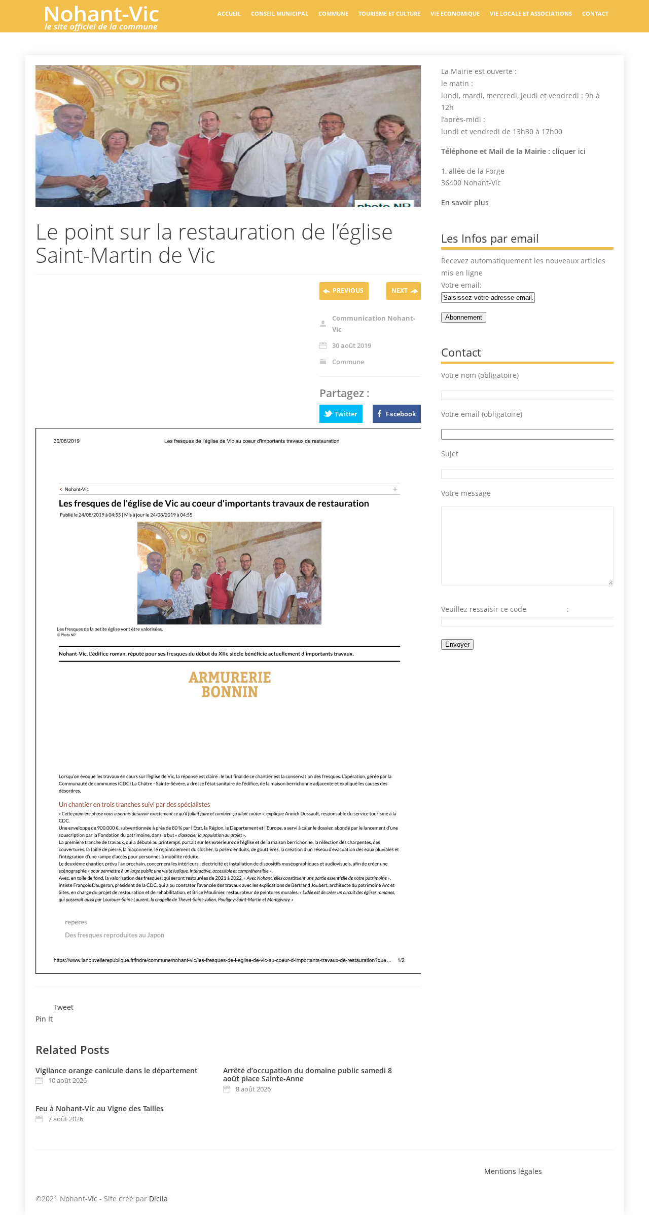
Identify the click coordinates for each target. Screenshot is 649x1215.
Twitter (346, 413)
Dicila (158, 1198)
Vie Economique (455, 13)
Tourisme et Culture (389, 13)
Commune (333, 13)
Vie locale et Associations (531, 13)
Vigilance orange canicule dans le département (116, 1070)
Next (399, 290)
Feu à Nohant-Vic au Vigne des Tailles (99, 1108)
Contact (595, 13)
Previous (348, 290)
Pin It (44, 1019)
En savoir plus (465, 202)
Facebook (401, 413)
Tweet (63, 1007)
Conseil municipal (279, 13)
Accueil (229, 13)
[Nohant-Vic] (111, 27)
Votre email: (461, 285)
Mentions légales (513, 1171)
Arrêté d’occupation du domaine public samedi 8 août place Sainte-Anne (307, 1075)
